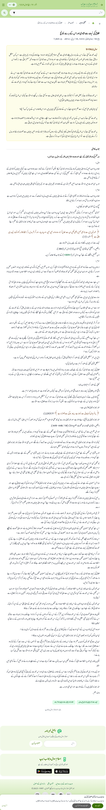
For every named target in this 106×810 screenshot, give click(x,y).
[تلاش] (4, 12)
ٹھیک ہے (97, 805)
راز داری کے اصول (39, 784)
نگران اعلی (50, 784)
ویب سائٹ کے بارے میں (64, 784)
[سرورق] (93, 23)
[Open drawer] (3, 5)
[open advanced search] (14, 12)
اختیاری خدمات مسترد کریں (81, 805)
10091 (67, 255)
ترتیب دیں (4, 805)
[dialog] (53, 802)
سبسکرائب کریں (36, 743)
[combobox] (59, 12)
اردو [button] (10, 5)
